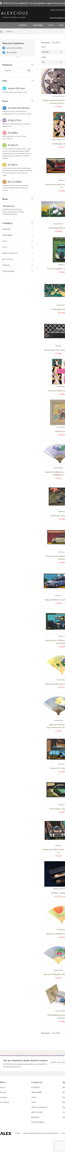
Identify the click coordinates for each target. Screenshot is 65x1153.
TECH (51, 25)
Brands (3, 1092)
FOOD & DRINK (8, 271)
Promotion (4, 1102)
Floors (3, 1087)
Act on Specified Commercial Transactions (41, 1133)
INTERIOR (23, 25)
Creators (4, 1097)
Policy (17, 1133)
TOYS (4, 247)
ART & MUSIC (11, 52)
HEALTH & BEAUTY (10, 253)
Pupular (45, 52)
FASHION (6, 265)
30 (43, 62)
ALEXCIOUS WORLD (14, 48)
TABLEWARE (38, 25)
